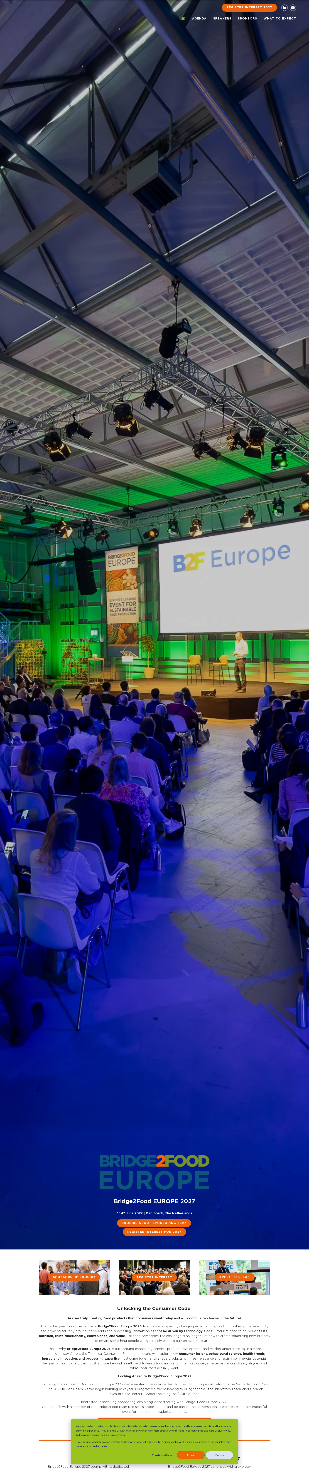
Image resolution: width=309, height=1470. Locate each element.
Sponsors (247, 18)
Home (183, 18)
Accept (191, 1455)
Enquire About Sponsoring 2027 (154, 1223)
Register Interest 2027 (249, 7)
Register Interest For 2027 (154, 1231)
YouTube (293, 7)
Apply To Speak (234, 1277)
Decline (219, 1455)
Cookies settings (162, 1455)
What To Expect (280, 18)
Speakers (222, 18)
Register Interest (154, 1277)
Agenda (199, 18)
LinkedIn (284, 7)
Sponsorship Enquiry (74, 1277)
